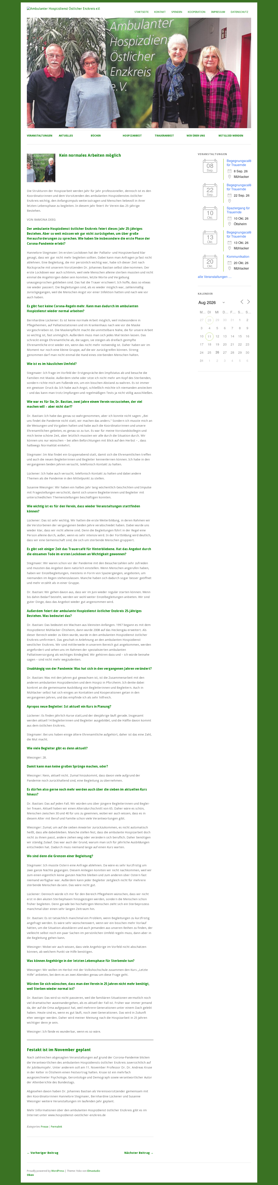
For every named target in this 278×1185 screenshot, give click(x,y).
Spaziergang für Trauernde (238, 210)
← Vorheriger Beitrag (42, 1152)
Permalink (56, 1126)
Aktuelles (66, 135)
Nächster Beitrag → (138, 1152)
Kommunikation (238, 256)
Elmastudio (93, 1170)
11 (209, 336)
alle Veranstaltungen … (215, 276)
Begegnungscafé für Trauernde (239, 162)
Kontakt (160, 11)
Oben (30, 1174)
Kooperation (196, 11)
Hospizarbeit (132, 135)
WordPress (57, 1170)
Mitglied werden (231, 135)
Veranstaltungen (39, 135)
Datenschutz (239, 11)
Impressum (218, 11)
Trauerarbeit (164, 135)
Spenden (176, 11)
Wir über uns (196, 135)
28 (209, 320)
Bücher (96, 135)
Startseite (142, 11)
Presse (44, 1126)
